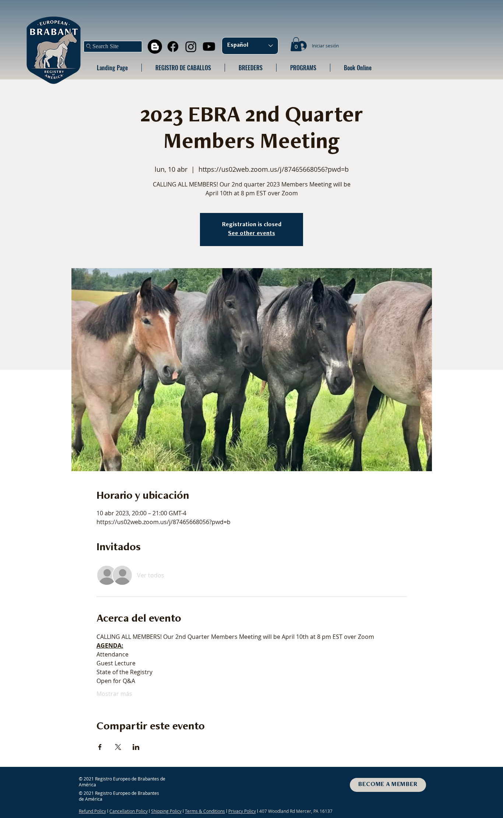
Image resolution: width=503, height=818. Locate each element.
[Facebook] (173, 46)
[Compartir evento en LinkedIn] (136, 747)
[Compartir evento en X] (118, 747)
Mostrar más (114, 694)
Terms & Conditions (205, 811)
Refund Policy (92, 811)
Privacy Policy (242, 811)
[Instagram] (191, 46)
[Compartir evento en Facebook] (99, 747)
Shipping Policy (166, 811)
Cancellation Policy (128, 811)
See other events (251, 234)
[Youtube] (209, 46)
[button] (296, 44)
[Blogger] (155, 46)
